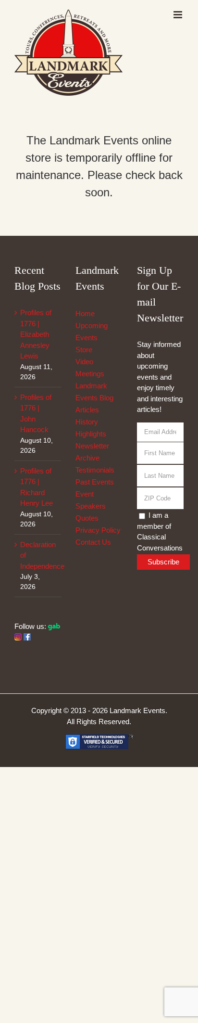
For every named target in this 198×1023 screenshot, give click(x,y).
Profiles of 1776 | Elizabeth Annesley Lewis (35, 334)
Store (83, 349)
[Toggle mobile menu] (178, 15)
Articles (87, 410)
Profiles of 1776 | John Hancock (35, 413)
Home (85, 313)
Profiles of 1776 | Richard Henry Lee (36, 487)
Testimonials (94, 470)
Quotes (87, 518)
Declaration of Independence (38, 555)
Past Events (94, 482)
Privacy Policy (98, 530)
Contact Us (93, 542)
